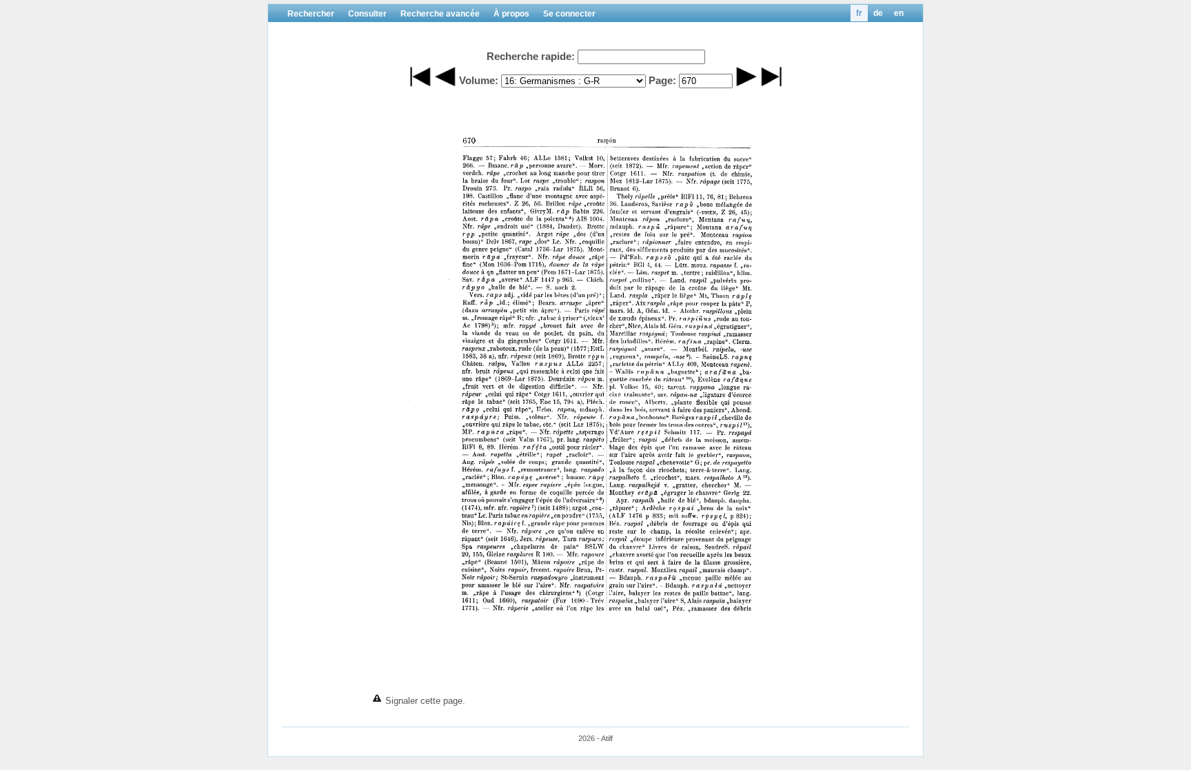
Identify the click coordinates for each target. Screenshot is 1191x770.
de (878, 13)
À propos (511, 14)
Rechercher (310, 14)
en (899, 13)
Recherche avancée (440, 14)
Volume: (478, 80)
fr (859, 13)
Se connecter (569, 14)
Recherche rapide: (531, 56)
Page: (662, 80)
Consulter (367, 14)
